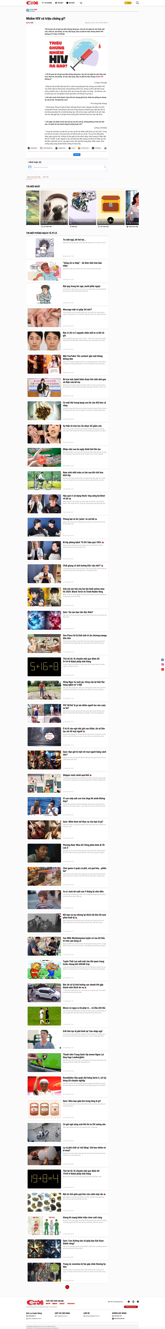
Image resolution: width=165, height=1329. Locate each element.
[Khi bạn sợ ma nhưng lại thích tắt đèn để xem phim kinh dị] (44, 926)
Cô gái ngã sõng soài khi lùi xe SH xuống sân (84, 1128)
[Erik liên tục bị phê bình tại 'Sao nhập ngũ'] (44, 1043)
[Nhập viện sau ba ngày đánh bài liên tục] (44, 461)
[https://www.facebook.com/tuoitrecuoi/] (129, 1305)
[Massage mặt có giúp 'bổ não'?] (44, 321)
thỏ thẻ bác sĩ (48, 148)
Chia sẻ (76, 154)
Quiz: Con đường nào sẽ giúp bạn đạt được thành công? (83, 1246)
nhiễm (97, 77)
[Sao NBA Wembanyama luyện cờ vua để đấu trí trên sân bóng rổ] (44, 950)
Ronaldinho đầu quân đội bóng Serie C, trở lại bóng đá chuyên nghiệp (84, 1083)
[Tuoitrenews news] (71, 1307)
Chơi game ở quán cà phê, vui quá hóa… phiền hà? (84, 873)
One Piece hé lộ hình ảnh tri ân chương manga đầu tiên (85, 640)
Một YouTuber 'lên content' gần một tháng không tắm (83, 361)
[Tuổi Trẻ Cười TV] (133, 1305)
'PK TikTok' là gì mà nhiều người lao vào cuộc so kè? (84, 710)
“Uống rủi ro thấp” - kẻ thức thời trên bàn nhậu (82, 268)
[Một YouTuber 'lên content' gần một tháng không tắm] (44, 368)
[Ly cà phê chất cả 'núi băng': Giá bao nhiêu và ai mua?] (44, 1159)
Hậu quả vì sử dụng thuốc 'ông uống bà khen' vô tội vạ (84, 501)
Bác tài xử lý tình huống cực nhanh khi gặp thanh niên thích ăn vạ (83, 990)
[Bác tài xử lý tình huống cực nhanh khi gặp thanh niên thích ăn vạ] (44, 996)
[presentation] (26, 211)
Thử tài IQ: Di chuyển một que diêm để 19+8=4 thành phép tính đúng (81, 1176)
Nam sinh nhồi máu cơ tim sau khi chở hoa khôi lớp (83, 477)
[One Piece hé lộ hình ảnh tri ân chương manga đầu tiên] (44, 647)
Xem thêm (67, 1291)
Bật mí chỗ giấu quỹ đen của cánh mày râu (83, 1198)
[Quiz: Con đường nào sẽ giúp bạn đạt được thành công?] (44, 1252)
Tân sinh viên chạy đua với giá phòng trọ (81, 226)
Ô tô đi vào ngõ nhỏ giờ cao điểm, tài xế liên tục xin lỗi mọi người (84, 734)
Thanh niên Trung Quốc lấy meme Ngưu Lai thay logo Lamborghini (83, 1059)
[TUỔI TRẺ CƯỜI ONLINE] (35, 1306)
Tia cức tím (85, 148)
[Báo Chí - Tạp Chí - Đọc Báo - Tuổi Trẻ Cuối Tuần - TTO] (55, 1307)
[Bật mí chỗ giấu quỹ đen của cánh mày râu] (44, 1206)
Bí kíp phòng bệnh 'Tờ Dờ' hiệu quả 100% (82, 546)
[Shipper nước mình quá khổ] (44, 787)
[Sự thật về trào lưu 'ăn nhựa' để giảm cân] (44, 437)
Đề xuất (72, 3)
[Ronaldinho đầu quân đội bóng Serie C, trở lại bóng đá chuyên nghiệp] (44, 1089)
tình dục (98, 148)
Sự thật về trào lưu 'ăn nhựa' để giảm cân (82, 429)
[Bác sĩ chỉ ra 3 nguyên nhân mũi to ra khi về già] (44, 344)
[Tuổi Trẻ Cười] (138, 1305)
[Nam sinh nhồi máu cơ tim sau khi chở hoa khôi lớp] (44, 484)
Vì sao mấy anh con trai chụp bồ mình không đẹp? (84, 803)
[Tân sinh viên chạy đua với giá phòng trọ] (82, 211)
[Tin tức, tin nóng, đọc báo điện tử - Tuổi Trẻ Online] (48, 1307)
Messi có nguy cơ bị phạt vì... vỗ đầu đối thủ (84, 1011)
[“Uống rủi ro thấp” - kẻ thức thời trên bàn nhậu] (44, 274)
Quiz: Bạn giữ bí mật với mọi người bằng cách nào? (84, 757)
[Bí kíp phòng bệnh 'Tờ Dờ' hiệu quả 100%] (44, 554)
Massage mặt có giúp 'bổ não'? (77, 313)
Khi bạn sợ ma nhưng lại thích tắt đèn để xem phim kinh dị (84, 920)
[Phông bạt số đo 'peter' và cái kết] (44, 530)
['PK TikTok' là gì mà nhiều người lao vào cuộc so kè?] (44, 717)
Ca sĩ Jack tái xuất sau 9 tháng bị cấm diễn (83, 895)
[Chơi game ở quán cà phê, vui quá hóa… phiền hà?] (44, 880)
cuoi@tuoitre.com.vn (62, 1319)
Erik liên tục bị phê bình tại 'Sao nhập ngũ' (83, 1035)
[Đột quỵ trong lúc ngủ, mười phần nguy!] (44, 298)
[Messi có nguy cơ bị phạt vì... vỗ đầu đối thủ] (44, 1019)
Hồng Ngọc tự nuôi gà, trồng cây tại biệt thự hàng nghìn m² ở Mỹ (84, 687)
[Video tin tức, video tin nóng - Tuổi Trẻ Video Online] (63, 1307)
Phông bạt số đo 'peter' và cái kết (79, 522)
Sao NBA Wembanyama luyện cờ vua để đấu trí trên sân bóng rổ (84, 943)
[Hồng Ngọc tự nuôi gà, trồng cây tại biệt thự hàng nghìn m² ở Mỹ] (44, 693)
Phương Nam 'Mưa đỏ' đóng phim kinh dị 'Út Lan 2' (84, 850)
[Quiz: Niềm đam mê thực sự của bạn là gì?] (44, 833)
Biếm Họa (74, 230)
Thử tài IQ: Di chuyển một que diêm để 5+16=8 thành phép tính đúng (81, 664)
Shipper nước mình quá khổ (76, 779)
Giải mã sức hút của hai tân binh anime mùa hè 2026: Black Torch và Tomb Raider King (83, 594)
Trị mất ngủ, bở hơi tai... (74, 243)
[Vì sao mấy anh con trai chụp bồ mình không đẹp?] (44, 810)
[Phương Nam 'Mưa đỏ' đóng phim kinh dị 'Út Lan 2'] (44, 856)
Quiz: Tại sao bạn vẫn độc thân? (78, 616)
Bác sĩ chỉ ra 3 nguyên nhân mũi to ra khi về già (83, 338)
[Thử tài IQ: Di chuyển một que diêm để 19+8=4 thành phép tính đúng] (44, 1182)
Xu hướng (48, 3)
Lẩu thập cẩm (47, 230)
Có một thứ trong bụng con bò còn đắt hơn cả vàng (84, 408)
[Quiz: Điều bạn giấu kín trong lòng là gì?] (44, 1112)
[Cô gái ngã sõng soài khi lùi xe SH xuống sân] (44, 1136)
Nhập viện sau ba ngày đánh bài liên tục (82, 453)
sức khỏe (34, 148)
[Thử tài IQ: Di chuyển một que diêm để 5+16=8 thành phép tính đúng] (44, 670)
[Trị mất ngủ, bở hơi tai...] (44, 251)
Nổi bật (60, 3)
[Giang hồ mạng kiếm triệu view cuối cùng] (44, 1229)
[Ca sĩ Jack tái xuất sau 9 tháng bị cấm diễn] (44, 903)
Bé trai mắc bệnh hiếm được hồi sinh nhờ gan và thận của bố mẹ (84, 384)
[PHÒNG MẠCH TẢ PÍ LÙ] (82, 11)
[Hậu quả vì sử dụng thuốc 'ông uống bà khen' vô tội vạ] (44, 507)
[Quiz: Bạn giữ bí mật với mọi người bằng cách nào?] (44, 763)
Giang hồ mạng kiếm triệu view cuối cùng (82, 1221)
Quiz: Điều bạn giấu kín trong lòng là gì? (82, 1104)
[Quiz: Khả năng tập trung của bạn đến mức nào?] (54, 211)
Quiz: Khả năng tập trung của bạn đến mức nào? (53, 226)
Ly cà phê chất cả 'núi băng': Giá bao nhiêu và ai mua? (84, 1153)
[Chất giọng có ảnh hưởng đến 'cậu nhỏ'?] (44, 577)
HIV (101, 77)
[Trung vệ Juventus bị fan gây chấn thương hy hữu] (44, 1275)
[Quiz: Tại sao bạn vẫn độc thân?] (44, 624)
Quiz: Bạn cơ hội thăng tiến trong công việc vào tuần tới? (110, 226)
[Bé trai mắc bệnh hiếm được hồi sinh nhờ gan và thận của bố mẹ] (44, 391)
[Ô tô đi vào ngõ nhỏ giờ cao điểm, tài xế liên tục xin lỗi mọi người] (44, 740)
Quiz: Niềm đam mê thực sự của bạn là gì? (83, 825)
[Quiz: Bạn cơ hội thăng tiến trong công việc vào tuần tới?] (111, 211)
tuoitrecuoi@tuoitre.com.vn (92, 1319)
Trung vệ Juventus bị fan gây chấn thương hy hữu (84, 1269)
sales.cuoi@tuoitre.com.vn (35, 1322)
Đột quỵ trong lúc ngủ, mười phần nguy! (81, 290)
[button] (80, 3)
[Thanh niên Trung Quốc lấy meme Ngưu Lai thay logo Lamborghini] (44, 1066)
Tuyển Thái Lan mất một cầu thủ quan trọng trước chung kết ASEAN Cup (83, 966)
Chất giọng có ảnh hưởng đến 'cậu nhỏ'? (82, 569)
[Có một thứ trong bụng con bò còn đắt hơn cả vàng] (44, 414)
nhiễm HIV (62, 148)
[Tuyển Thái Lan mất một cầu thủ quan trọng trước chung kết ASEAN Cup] (44, 973)
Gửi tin (129, 3)
